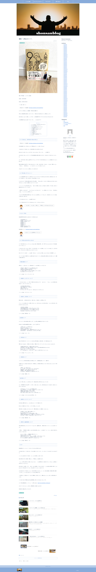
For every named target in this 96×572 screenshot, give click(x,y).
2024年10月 (65, 71)
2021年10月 (65, 115)
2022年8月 (65, 103)
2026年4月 (65, 49)
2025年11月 (65, 55)
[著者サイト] (68, 157)
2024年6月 (65, 76)
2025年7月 (65, 60)
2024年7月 (65, 75)
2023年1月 (65, 97)
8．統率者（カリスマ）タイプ (36, 133)
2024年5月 (65, 77)
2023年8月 (65, 88)
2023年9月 (65, 87)
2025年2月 (65, 66)
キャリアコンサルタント (67, 123)
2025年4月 (65, 64)
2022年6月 (65, 105)
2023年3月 (65, 94)
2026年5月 (65, 48)
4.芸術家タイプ (33, 130)
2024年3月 (65, 80)
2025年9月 (65, 58)
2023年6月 (65, 91)
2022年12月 (65, 98)
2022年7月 (65, 104)
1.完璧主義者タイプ (34, 127)
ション (70, 135)
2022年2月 (65, 110)
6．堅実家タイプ (34, 131)
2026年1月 (65, 53)
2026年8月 (65, 44)
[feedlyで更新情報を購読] (70, 157)
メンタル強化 (22, 492)
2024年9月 (65, 72)
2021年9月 (65, 116)
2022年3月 (65, 109)
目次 (37, 123)
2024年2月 (65, 81)
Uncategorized (66, 122)
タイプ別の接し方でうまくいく (36, 125)
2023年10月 (65, 86)
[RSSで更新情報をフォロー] (72, 157)
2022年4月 (65, 108)
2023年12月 (65, 83)
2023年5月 (65, 92)
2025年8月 (65, 59)
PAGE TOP (48, 566)
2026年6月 (65, 47)
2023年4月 (65, 93)
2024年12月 (65, 69)
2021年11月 (65, 114)
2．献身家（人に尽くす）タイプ (36, 128)
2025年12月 (65, 54)
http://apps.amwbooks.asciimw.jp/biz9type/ (36, 107)
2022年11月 (65, 99)
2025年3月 (65, 65)
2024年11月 (65, 70)
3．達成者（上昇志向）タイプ (36, 129)
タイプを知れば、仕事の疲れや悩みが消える (38, 124)
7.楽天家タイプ (33, 132)
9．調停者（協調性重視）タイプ (36, 134)
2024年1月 (65, 82)
